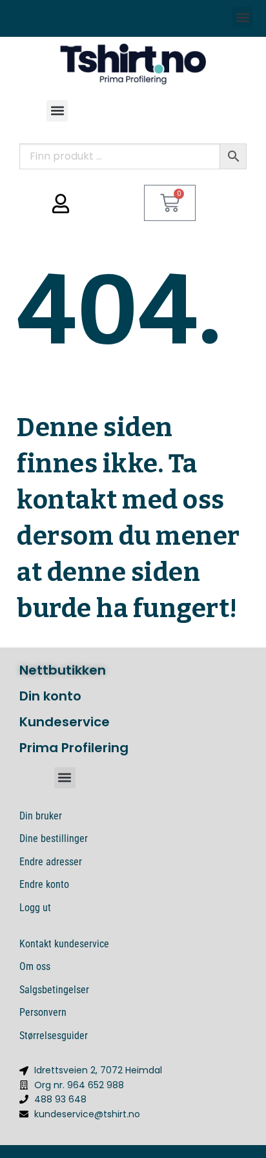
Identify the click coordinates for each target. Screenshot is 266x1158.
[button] (242, 17)
